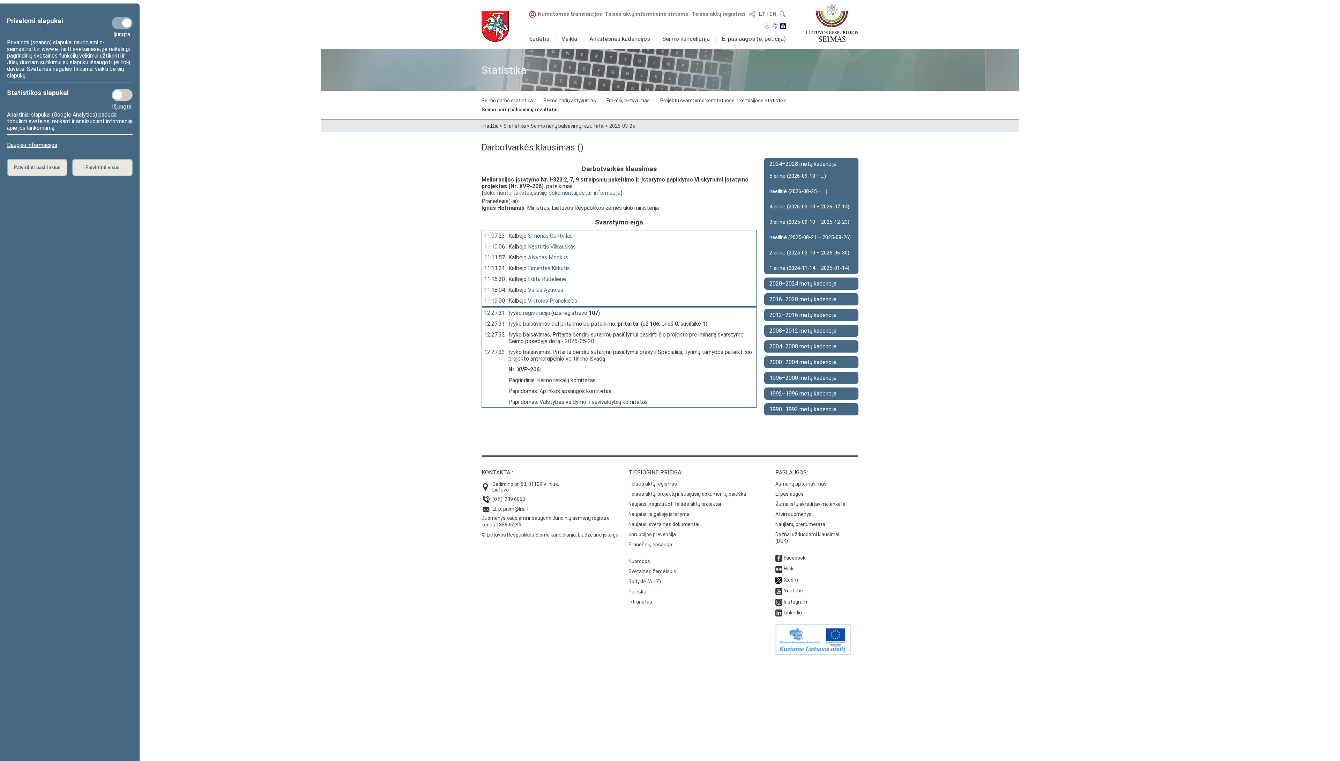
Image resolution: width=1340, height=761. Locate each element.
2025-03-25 (622, 126)
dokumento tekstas (508, 193)
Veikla (569, 38)
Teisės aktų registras (719, 14)
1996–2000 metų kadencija (802, 378)
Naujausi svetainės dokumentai (663, 524)
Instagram (795, 602)
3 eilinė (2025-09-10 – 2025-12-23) (809, 222)
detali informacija (599, 193)
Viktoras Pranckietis (552, 300)
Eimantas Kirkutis (549, 268)
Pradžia (490, 126)
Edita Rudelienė (547, 279)
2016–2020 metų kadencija (802, 299)
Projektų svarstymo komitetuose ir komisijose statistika (723, 100)
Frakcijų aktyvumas (628, 100)
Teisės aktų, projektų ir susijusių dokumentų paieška (687, 494)
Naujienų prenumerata (800, 524)
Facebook (794, 558)
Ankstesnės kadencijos (619, 38)
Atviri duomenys (793, 514)
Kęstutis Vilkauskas (552, 246)
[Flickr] (778, 568)
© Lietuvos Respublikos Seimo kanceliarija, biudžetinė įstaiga (550, 535)
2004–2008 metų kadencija (802, 346)
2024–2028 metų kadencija (802, 164)
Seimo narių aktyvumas (569, 100)
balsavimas (536, 323)
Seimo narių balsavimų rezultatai (520, 109)
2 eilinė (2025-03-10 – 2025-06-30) (809, 253)
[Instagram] (778, 602)
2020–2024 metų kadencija (802, 283)
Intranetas (640, 602)
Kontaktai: (497, 472)
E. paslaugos (789, 494)
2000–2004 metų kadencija (802, 362)
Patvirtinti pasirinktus (37, 167)
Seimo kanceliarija (686, 38)
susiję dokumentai (555, 193)
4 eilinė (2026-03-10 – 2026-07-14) (809, 207)
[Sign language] (775, 26)
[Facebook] (778, 558)
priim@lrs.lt (516, 509)
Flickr (789, 568)
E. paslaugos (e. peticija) (754, 38)
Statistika (515, 126)
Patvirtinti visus (102, 167)
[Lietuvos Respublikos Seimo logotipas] (832, 22)
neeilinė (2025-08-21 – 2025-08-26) (810, 237)
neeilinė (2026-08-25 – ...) (798, 191)
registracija (536, 313)
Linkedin (793, 612)
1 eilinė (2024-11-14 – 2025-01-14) (809, 268)
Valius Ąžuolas (545, 290)
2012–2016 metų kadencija (802, 315)
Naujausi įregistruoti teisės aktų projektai (674, 504)
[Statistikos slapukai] (122, 95)
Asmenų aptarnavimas (801, 484)
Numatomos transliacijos (570, 14)
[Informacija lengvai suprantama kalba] (783, 26)
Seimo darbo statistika (507, 100)
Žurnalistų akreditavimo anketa (810, 504)
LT (762, 14)
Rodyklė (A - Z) (644, 581)
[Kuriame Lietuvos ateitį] (813, 653)
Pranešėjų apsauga (650, 544)
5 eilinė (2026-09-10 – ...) (797, 176)
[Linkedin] (778, 612)
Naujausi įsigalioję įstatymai (659, 514)
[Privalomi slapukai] (122, 23)
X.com (791, 580)
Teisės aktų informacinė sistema (646, 14)
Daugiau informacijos (32, 145)
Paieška (637, 591)
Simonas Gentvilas (550, 235)
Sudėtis (539, 38)
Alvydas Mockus (548, 257)
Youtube (793, 590)
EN (772, 14)
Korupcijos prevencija (652, 534)
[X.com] (778, 580)
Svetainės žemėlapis (652, 571)
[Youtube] (778, 590)
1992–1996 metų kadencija (802, 393)
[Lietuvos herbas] (495, 26)
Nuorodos (639, 561)
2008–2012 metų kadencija (802, 330)
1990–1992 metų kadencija (802, 409)
